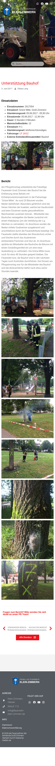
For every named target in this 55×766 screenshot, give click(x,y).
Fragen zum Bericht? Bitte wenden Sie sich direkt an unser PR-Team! (24, 613)
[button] (51, 11)
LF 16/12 (24, 133)
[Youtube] (46, 3)
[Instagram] (51, 3)
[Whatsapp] (37, 3)
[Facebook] (42, 3)
